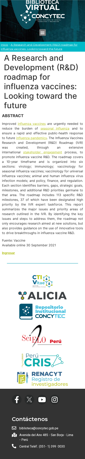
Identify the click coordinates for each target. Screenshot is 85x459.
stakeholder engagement (42, 152)
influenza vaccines (32, 124)
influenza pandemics (31, 138)
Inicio (4, 44)
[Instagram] (55, 399)
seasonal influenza (55, 128)
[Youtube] (42, 399)
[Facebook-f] (17, 399)
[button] (42, 32)
